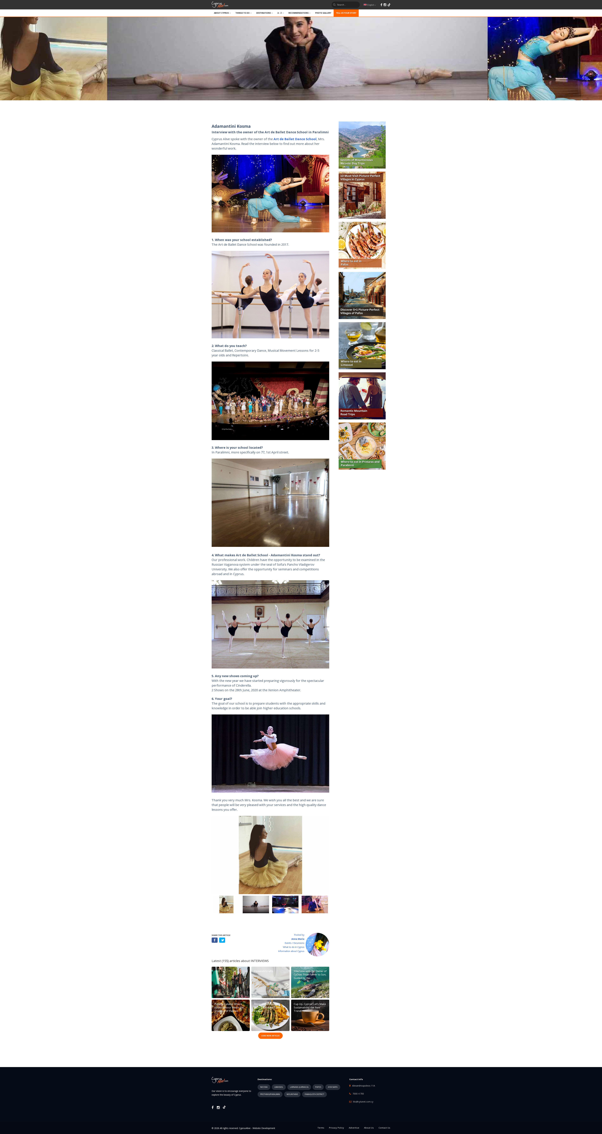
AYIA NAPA (333, 1087)
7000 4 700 (358, 1093)
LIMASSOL (279, 1087)
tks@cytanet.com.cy (363, 1101)
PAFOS (318, 1087)
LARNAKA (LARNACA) (299, 1087)
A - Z (279, 13)
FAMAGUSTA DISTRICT (314, 1094)
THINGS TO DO (242, 13)
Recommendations (298, 13)
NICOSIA (264, 1087)
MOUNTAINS (292, 1094)
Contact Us (384, 1127)
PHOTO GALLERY (323, 13)
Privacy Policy (336, 1127)
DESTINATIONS (263, 13)
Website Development (264, 1128)
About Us (369, 1127)
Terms (321, 1127)
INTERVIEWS (260, 961)
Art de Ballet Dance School (295, 139)
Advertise (354, 1127)
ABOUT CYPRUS (221, 13)
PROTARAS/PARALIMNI (270, 1094)
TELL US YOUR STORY (346, 13)
